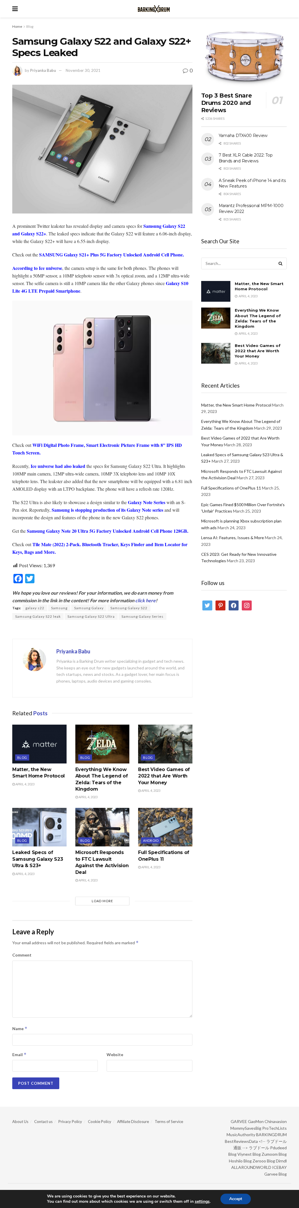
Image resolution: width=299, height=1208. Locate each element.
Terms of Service (169, 1121)
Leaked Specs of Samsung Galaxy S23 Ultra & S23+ (37, 859)
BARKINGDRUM (271, 1134)
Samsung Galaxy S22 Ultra (91, 616)
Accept (235, 1199)
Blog (29, 26)
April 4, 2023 (24, 784)
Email (19, 1054)
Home (17, 26)
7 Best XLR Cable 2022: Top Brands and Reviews (246, 158)
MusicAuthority (241, 1134)
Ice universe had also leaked (58, 466)
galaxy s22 (34, 608)
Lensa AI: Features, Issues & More (232, 537)
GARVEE (239, 1121)
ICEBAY (279, 1167)
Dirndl (281, 1160)
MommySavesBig (245, 1128)
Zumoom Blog (274, 1154)
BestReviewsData (241, 1141)
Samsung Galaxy (89, 608)
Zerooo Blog (264, 1160)
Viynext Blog (249, 1154)
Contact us (43, 1121)
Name (19, 1028)
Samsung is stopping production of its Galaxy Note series (107, 509)
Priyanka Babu (43, 70)
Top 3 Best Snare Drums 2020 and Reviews (226, 103)
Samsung (59, 608)
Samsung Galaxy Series (142, 616)
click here (145, 600)
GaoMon (256, 1121)
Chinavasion (276, 1121)
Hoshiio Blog (240, 1160)
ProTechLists (274, 1128)
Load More (102, 901)
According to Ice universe (37, 268)
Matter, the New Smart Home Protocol (236, 404)
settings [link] (202, 1201)
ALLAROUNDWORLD (251, 1167)
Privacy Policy (70, 1121)
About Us (20, 1121)
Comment (22, 954)
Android (151, 840)
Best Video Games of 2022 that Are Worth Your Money (164, 776)
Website (115, 1054)
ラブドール (259, 1147)
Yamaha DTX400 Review (243, 135)
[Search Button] (281, 263)
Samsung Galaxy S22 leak (38, 616)
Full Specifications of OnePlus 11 (231, 487)
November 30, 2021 (83, 70)
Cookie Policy (99, 1121)
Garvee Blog (275, 1173)
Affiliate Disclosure (133, 1121)
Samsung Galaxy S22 (128, 608)
